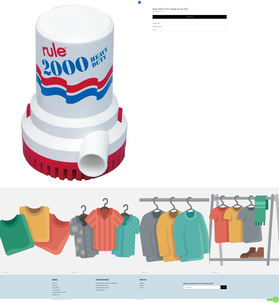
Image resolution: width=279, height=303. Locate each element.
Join (224, 287)
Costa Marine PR (59, 299)
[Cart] (225, 2)
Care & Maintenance (157, 26)
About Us (54, 283)
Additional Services (100, 290)
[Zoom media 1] (75, 93)
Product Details (156, 23)
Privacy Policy (55, 287)
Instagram (142, 283)
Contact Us (55, 285)
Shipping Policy (56, 294)
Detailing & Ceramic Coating (102, 287)
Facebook (142, 285)
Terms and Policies (139, 299)
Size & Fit (155, 29)
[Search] (219, 2)
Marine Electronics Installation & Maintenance (106, 283)
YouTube (141, 287)
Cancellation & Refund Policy (59, 292)
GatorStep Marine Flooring (102, 285)
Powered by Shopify (67, 299)
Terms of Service (56, 290)
